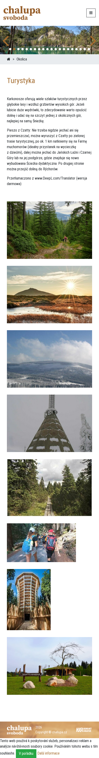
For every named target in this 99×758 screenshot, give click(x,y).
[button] (93, 40)
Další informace (48, 753)
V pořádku (26, 753)
